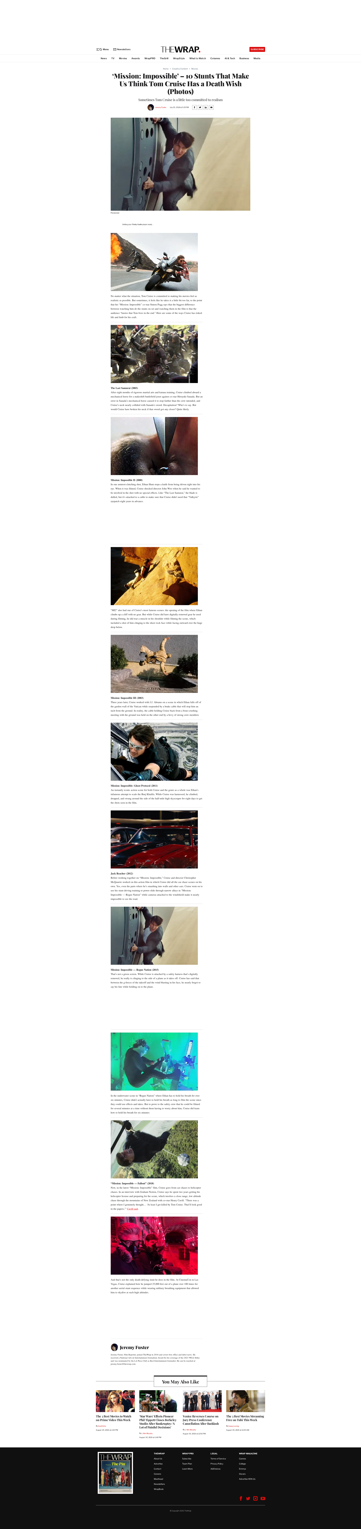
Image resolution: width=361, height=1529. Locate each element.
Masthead (158, 1479)
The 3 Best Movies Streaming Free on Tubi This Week (245, 1418)
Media (257, 58)
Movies (123, 58)
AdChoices (215, 1469)
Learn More (187, 1469)
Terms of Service (218, 1458)
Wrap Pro (188, 1453)
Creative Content (180, 69)
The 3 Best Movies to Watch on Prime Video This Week (113, 1418)
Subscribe (257, 49)
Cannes (242, 1458)
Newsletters (123, 49)
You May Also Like (180, 1381)
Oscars (242, 1474)
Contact (157, 1469)
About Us (158, 1458)
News (104, 58)
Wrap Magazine (248, 1453)
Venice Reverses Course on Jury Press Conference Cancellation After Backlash (201, 1419)
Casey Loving (233, 1426)
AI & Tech (230, 58)
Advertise (158, 1463)
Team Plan (187, 1463)
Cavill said (132, 1208)
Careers (157, 1474)
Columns (215, 58)
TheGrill (164, 58)
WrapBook (159, 1489)
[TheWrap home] (180, 49)
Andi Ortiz (102, 1426)
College (242, 1463)
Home (166, 69)
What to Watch (197, 58)
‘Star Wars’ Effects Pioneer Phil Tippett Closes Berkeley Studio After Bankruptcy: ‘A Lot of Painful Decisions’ (157, 1421)
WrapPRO (149, 58)
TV (113, 58)
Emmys (242, 1469)
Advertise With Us (247, 1479)
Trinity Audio (137, 224)
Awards (135, 58)
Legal (214, 1453)
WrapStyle (179, 58)
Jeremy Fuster (160, 107)
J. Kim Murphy (147, 1433)
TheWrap (159, 1453)
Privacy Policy (217, 1463)
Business (244, 58)
